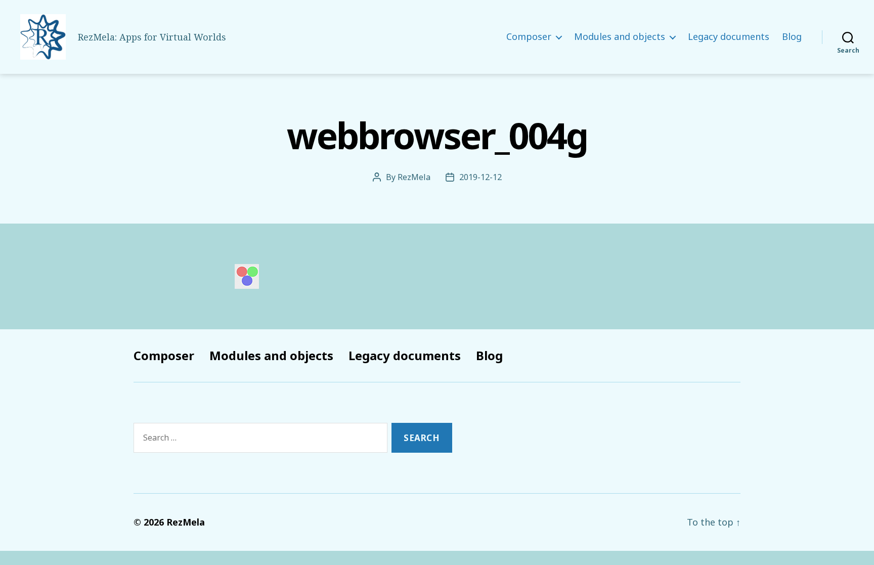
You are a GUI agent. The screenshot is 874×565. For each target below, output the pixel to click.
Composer (528, 36)
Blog (792, 36)
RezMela (414, 177)
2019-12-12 (480, 177)
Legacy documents (728, 36)
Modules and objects (619, 36)
